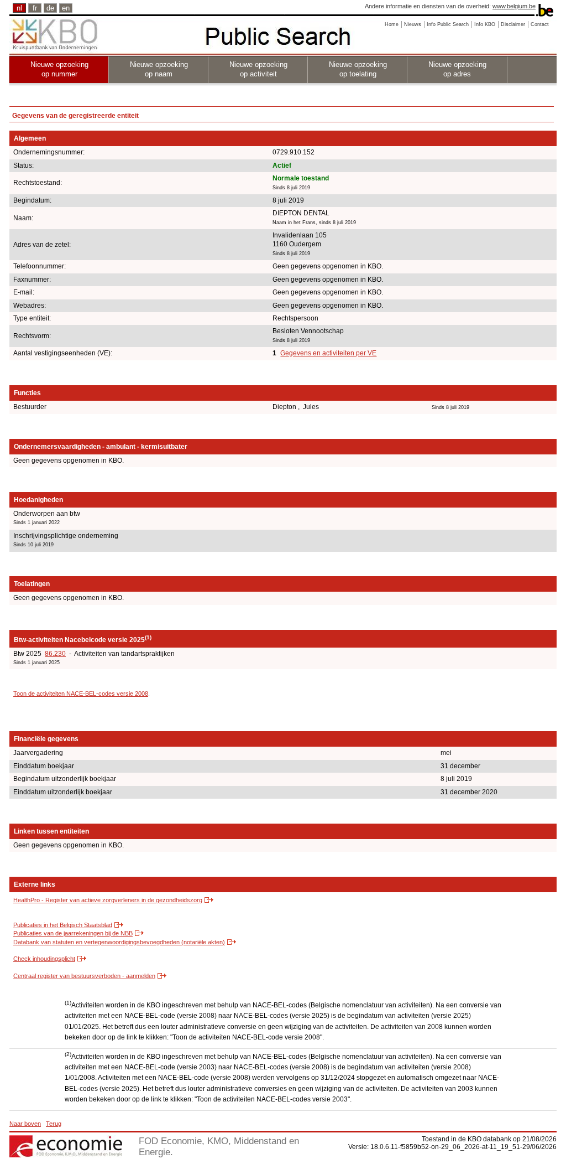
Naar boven (25, 1123)
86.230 (55, 654)
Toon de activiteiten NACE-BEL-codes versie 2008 (80, 693)
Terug (53, 1123)
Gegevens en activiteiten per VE (328, 353)
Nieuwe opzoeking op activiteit (258, 69)
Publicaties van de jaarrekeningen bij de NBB (73, 933)
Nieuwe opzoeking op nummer (59, 69)
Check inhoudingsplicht (44, 958)
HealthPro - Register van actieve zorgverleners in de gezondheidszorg (107, 900)
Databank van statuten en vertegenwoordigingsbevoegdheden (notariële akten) (119, 942)
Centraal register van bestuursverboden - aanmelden (84, 975)
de (50, 8)
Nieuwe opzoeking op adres (457, 69)
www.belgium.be (514, 6)
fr (35, 8)
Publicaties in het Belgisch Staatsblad (62, 925)
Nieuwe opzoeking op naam (159, 69)
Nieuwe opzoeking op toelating (358, 69)
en (66, 8)
